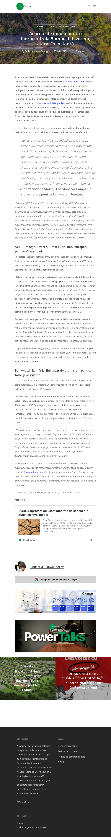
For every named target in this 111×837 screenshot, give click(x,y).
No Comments (79, 51)
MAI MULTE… (24, 801)
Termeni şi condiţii (67, 745)
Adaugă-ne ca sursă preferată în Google (58, 579)
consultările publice (54, 103)
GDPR (61, 762)
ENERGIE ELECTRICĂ (44, 26)
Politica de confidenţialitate (71, 756)
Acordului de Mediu (75, 81)
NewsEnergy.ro (25, 745)
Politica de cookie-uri (68, 751)
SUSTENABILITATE (66, 26)
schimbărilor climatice (36, 472)
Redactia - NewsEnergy (36, 51)
